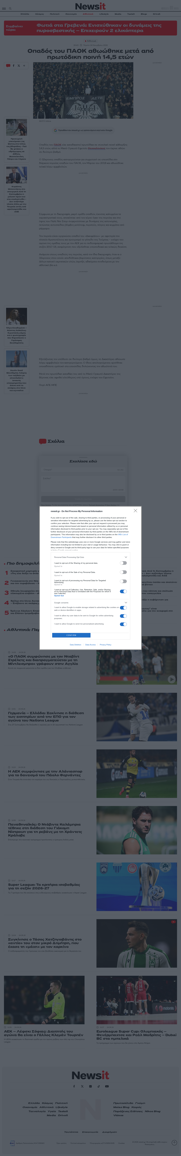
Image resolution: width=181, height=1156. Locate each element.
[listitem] (90, 557)
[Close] (136, 511)
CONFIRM (71, 635)
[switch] (123, 563)
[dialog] (90, 578)
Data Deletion (75, 645)
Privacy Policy (105, 645)
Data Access (90, 645)
